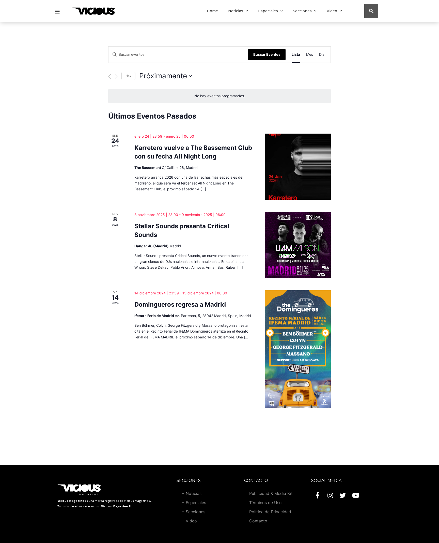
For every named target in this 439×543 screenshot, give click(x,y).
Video (332, 11)
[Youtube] (355, 495)
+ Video (189, 520)
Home (212, 11)
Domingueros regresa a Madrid (180, 304)
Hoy (128, 76)
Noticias (235, 11)
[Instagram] (330, 495)
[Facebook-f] (317, 495)
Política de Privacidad (270, 511)
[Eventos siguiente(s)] (116, 76)
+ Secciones (193, 511)
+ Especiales (194, 502)
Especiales (268, 11)
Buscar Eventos (266, 54)
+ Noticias (191, 493)
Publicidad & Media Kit (271, 493)
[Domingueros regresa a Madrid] (298, 349)
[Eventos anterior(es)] (109, 76)
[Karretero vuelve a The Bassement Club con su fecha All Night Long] (298, 167)
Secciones (302, 11)
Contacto (258, 520)
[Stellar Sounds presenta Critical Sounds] (298, 245)
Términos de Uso (265, 502)
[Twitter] (343, 495)
